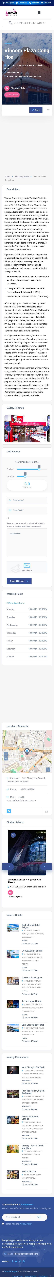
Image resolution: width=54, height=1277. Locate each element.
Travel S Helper (10, 1271)
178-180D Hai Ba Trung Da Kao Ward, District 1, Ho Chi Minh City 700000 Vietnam (32, 1074)
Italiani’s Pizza (29, 1171)
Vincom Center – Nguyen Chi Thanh (24, 881)
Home (8, 177)
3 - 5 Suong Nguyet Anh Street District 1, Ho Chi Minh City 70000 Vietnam (31, 984)
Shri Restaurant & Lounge (30, 1118)
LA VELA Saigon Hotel (32, 951)
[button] (39, 12)
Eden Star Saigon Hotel (33, 1025)
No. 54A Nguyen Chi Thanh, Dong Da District (28, 887)
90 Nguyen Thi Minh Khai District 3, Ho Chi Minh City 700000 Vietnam (32, 1008)
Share (37, 110)
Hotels (24, 941)
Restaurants (27, 1081)
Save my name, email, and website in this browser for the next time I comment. (26, 525)
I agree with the (18, 1224)
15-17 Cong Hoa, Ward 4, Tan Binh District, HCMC (24, 66)
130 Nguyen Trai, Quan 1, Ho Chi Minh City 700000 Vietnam (32, 1154)
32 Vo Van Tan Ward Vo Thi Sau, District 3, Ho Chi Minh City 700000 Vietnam (33, 1100)
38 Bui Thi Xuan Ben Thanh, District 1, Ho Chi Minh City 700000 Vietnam (33, 1031)
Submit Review (17, 581)
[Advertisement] (27, 144)
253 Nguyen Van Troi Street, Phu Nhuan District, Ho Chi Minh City (33, 934)
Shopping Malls (22, 177)
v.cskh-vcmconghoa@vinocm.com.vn (24, 76)
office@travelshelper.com (25, 1254)
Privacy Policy (25, 1224)
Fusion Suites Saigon (32, 978)
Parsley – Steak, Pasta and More (32, 1147)
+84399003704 (13, 72)
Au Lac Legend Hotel (31, 1001)
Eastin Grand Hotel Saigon (31, 926)
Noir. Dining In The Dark (33, 1067)
